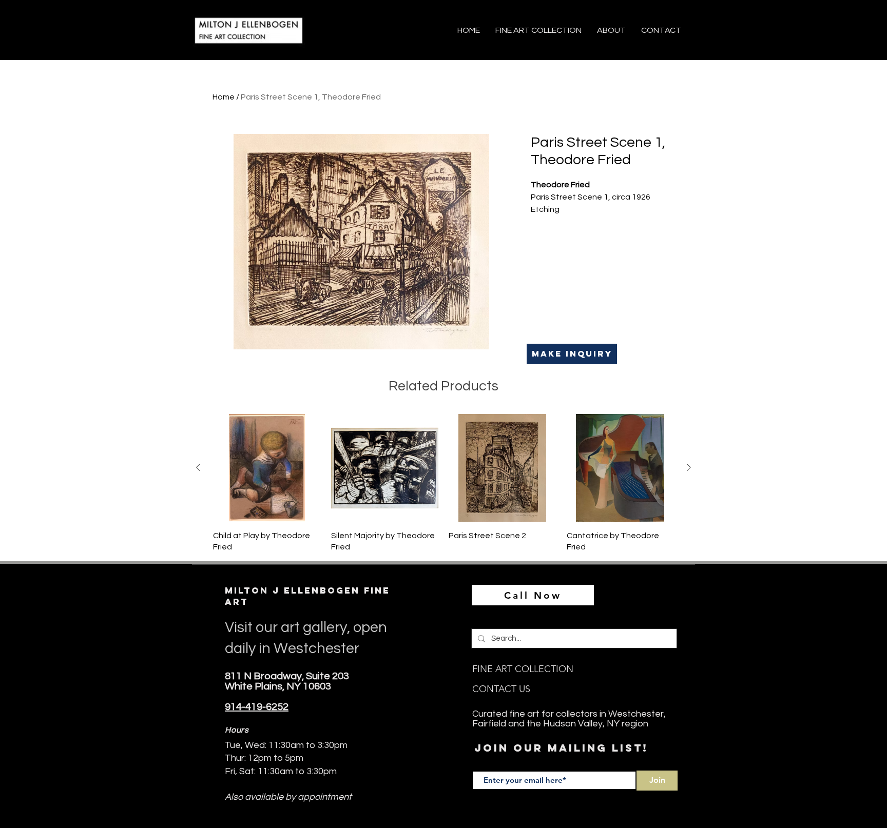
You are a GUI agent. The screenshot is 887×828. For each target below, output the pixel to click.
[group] (443, 483)
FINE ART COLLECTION (522, 669)
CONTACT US (501, 689)
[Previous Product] (198, 467)
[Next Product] (689, 467)
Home (224, 97)
